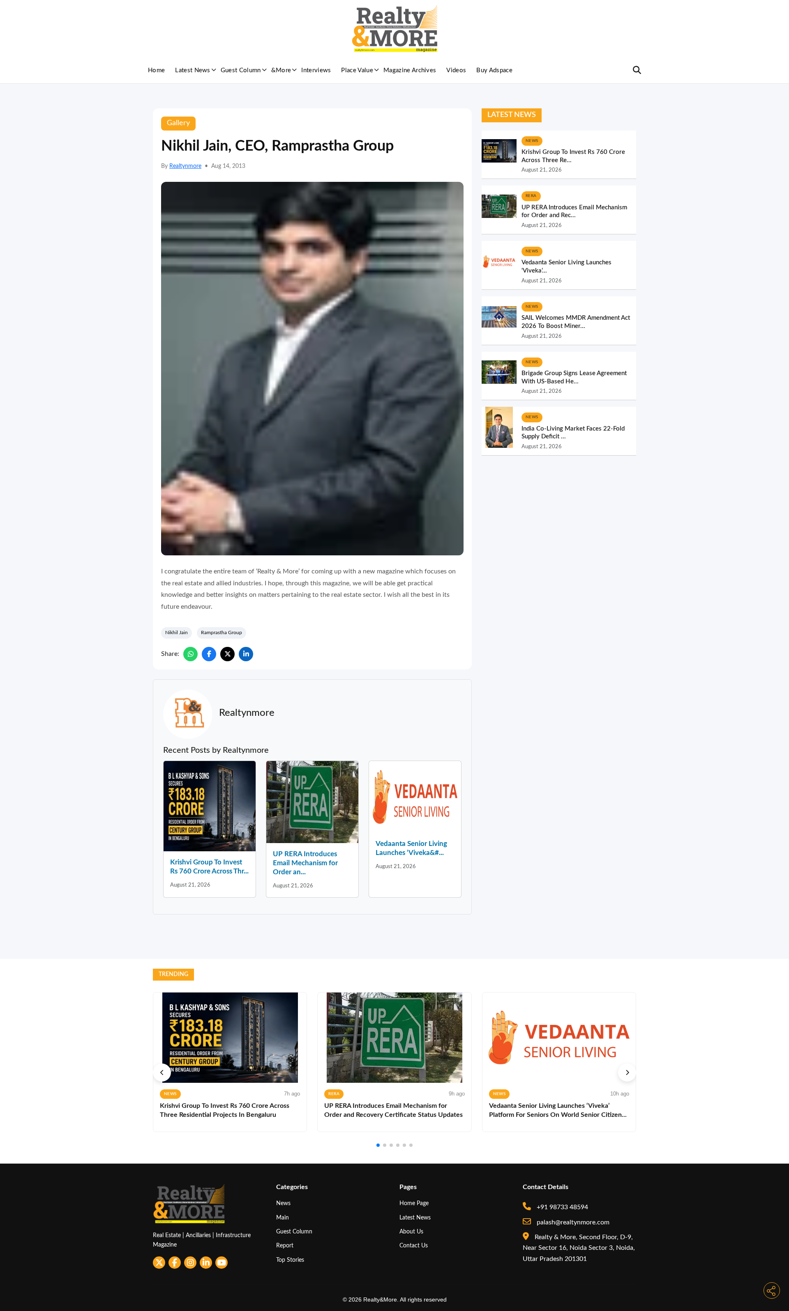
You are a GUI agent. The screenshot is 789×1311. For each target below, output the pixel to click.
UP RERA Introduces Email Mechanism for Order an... (305, 863)
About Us (411, 1231)
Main (282, 1218)
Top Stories (290, 1260)
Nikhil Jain (176, 632)
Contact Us (413, 1245)
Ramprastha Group (221, 632)
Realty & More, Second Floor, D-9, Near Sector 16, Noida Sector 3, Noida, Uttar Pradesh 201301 (579, 1248)
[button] (162, 1072)
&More (281, 70)
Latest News (192, 70)
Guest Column (241, 70)
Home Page (414, 1203)
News (283, 1203)
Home (156, 70)
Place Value (357, 70)
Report (284, 1245)
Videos (456, 70)
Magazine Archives (409, 70)
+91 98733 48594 (561, 1207)
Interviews (316, 70)
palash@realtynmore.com (572, 1222)
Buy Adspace (494, 70)
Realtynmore (185, 166)
